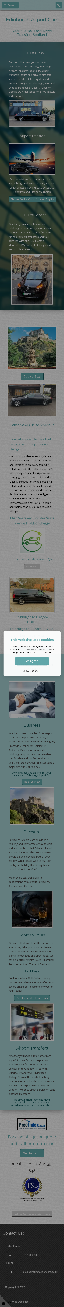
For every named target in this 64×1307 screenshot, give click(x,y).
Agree (34, 661)
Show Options (31, 670)
